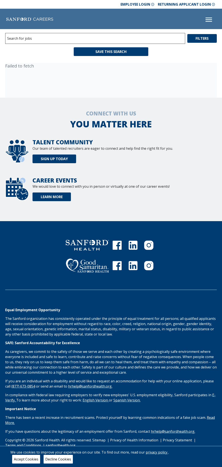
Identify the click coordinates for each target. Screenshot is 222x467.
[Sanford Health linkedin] (133, 245)
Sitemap (99, 440)
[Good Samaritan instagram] (149, 265)
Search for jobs (19, 38)
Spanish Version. (126, 400)
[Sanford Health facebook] (117, 245)
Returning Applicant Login (184, 4)
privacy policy (157, 452)
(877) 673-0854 (23, 386)
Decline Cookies (58, 459)
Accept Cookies (26, 459)
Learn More (52, 196)
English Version (96, 400)
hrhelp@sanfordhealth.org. (90, 386)
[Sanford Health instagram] (149, 245)
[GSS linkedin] (133, 265)
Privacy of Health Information (134, 440)
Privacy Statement (178, 440)
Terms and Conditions (23, 445)
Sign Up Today (54, 158)
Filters (202, 38)
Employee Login (135, 4)
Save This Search (111, 51)
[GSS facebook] (117, 265)
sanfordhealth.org (60, 445)
